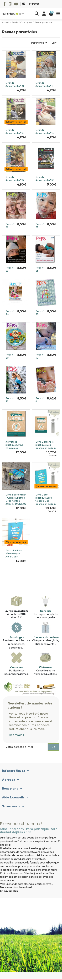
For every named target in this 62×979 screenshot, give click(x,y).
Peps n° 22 (39, 225)
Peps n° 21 (10, 225)
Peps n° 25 (39, 269)
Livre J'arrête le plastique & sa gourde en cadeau (45, 444)
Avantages (16, 637)
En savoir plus (9, 891)
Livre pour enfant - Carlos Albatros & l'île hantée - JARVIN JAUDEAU (16, 499)
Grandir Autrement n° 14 (44, 131)
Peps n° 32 (10, 400)
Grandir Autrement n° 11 (44, 84)
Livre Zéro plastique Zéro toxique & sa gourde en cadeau (45, 499)
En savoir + (17, 735)
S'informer (45, 667)
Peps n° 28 (39, 312)
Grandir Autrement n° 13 (15, 131)
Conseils (45, 611)
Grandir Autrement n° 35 (44, 178)
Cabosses (16, 667)
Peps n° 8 (39, 400)
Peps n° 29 (10, 356)
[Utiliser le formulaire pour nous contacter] (24, 3)
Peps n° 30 (39, 356)
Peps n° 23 (10, 269)
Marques (34, 3)
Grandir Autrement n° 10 (15, 84)
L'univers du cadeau (46, 637)
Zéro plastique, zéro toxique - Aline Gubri (14, 553)
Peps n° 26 (10, 312)
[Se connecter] (44, 13)
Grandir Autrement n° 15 (15, 178)
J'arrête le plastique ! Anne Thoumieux (14, 444)
